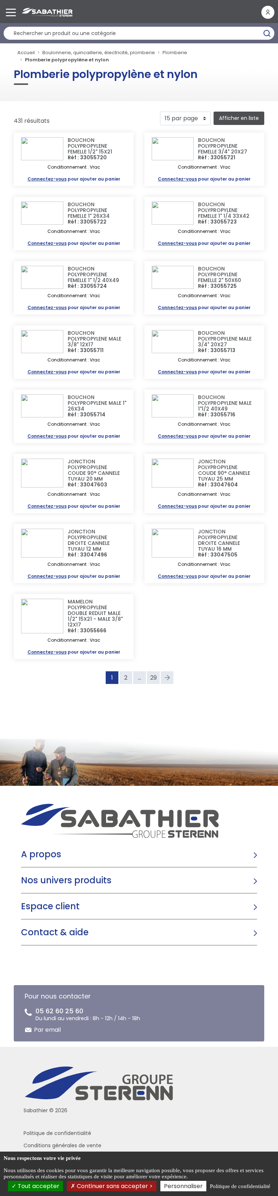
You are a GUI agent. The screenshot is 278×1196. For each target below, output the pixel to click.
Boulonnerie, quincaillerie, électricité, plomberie (98, 52)
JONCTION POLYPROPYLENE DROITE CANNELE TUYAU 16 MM (219, 540)
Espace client (50, 906)
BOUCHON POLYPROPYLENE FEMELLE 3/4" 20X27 (222, 145)
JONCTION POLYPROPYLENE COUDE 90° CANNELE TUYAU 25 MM (224, 470)
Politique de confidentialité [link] (240, 1186)
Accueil (26, 52)
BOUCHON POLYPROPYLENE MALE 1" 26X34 (97, 403)
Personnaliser (183, 1186)
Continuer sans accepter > (114, 1186)
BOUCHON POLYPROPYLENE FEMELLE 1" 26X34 (89, 210)
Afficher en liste (239, 118)
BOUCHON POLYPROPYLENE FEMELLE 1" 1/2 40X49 (93, 274)
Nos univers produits (66, 880)
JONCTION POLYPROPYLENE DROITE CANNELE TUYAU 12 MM (89, 540)
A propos (41, 854)
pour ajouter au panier (74, 179)
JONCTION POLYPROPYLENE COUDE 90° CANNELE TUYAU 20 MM (94, 470)
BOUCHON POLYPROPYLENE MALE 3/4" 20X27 (225, 338)
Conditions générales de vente (62, 1145)
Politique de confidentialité (57, 1133)
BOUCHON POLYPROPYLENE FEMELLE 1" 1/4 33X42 (223, 210)
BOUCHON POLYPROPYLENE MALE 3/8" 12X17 (94, 338)
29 (153, 677)
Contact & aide (55, 932)
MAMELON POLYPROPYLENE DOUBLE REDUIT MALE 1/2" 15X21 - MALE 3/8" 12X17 (95, 613)
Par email (47, 1030)
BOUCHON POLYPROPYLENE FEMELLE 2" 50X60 (219, 274)
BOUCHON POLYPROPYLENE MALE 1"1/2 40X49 (225, 403)
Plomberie (175, 52)
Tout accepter (37, 1186)
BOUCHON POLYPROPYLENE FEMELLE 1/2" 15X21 (90, 145)
